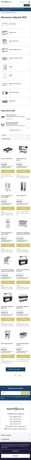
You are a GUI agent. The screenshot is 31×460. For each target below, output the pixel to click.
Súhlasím (15, 456)
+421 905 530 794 (16, 421)
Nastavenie (16, 451)
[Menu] (29, 2)
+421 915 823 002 (16, 419)
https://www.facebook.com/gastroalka (16, 426)
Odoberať (25, 393)
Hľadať (27, 5)
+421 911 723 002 (16, 424)
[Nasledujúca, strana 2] (15, 375)
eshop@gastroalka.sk (17, 416)
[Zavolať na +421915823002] (20, 2)
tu (6, 447)
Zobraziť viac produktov (14, 130)
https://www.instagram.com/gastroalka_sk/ (17, 429)
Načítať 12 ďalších (14, 369)
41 (19, 375)
